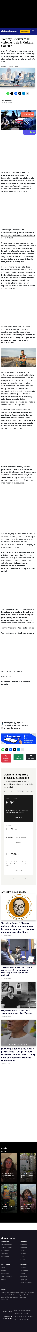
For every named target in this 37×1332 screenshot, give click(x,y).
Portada (23, 1268)
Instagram (23, 1248)
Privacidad (5, 1256)
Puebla (10, 67)
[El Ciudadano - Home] (9, 31)
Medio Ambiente (13, 1293)
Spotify (22, 1260)
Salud (10, 1295)
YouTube (31, 758)
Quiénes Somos (6, 1245)
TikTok (22, 1256)
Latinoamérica (6, 1277)
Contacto (4, 1254)
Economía (23, 1293)
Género (15, 1295)
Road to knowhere (26, 628)
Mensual (20, 791)
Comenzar (18, 842)
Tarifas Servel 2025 (20, 1316)
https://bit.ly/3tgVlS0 (13, 723)
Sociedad (30, 1295)
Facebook (23, 1245)
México (3, 67)
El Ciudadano (7, 101)
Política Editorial (6, 1248)
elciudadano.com (12, 728)
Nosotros (17, 1310)
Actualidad (24, 1271)
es (25, 1319)
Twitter (22, 1250)
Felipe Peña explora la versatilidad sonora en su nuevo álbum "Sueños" (16, 1011)
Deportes (4, 1299)
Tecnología (23, 1297)
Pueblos (31, 1293)
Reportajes (23, 1280)
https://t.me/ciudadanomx (16, 725)
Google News (6, 759)
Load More (18, 1226)
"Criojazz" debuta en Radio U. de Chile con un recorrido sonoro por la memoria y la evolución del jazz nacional (17, 971)
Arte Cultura (14, 1297)
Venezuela (5, 1274)
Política (3, 1293)
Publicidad (5, 1250)
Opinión (22, 1274)
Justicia (4, 1295)
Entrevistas (24, 1277)
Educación (5, 1297)
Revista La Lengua (26, 1283)
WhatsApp (19, 758)
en (28, 1319)
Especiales (22, 1295)
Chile (3, 1268)
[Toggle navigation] (33, 31)
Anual (29, 791)
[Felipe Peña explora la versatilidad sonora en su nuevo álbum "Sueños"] (18, 995)
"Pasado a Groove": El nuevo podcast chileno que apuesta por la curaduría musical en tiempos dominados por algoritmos (17, 928)
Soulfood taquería (26, 633)
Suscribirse (18, 817)
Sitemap (30, 1316)
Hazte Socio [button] (25, 31)
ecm (16, 67)
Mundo (3, 1280)
